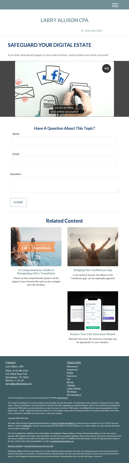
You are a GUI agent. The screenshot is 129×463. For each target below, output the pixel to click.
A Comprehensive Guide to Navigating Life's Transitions (36, 271)
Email (16, 154)
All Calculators (74, 394)
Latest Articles (74, 388)
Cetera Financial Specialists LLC (64, 423)
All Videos (72, 391)
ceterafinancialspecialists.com (62, 441)
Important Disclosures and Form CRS (38, 446)
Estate (70, 372)
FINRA (24, 425)
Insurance (72, 375)
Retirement (72, 366)
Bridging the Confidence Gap (93, 270)
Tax (68, 379)
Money (70, 382)
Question (15, 174)
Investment (72, 369)
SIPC (30, 425)
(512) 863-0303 (93, 30)
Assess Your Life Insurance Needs (92, 334)
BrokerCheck (62, 397)
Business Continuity (15, 446)
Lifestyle (71, 385)
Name (16, 134)
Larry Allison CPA (65, 20)
